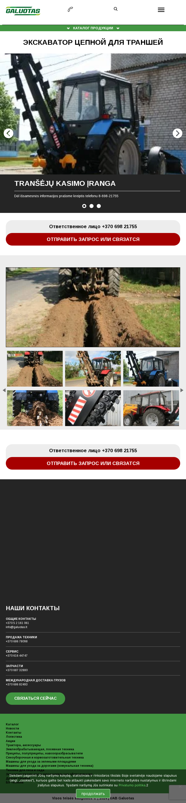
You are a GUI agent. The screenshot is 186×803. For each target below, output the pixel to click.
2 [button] (91, 206)
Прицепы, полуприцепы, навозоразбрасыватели (44, 753)
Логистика (14, 736)
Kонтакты (13, 732)
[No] (180, 786)
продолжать (93, 793)
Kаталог (12, 724)
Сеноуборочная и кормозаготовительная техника (45, 757)
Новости (12, 728)
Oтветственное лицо (93, 226)
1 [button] (84, 206)
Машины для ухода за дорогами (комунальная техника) (49, 765)
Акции (10, 741)
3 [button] (99, 206)
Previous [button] (8, 133)
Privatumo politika (132, 785)
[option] (93, 133)
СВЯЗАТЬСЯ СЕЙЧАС (35, 698)
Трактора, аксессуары (23, 745)
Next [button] (177, 133)
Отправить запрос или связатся (93, 239)
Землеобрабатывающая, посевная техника (40, 749)
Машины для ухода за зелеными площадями (41, 761)
